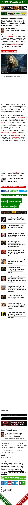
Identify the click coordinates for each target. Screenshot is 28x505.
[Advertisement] (13, 157)
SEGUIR (3, 455)
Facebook (18, 201)
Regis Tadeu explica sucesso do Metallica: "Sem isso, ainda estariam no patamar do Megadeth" (17, 315)
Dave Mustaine (11, 18)
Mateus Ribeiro (12, 28)
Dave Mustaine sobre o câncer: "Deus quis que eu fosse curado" (16, 297)
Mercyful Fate (15, 132)
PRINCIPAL (20, 443)
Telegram (11, 201)
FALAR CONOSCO (6, 457)
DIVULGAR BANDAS (6, 450)
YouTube (17, 203)
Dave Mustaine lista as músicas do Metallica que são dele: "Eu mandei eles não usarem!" (17, 306)
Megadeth (3, 18)
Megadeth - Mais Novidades (9, 51)
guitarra (3, 122)
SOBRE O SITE (5, 443)
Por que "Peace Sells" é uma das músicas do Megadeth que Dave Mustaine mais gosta (16, 253)
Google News (5, 206)
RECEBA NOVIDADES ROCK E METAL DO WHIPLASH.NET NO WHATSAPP (14, 2)
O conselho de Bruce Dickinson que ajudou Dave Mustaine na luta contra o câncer (16, 270)
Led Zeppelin (19, 18)
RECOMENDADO (21, 445)
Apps (16, 206)
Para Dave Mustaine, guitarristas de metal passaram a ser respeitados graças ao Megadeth (16, 244)
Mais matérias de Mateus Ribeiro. (14, 438)
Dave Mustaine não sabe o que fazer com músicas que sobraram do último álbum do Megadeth (17, 289)
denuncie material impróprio (16, 471)
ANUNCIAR (4, 445)
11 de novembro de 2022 (18, 30)
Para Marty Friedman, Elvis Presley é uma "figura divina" (17, 218)
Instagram (4, 203)
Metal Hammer (5, 108)
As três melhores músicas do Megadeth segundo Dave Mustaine (16, 261)
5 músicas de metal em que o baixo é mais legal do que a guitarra (16, 227)
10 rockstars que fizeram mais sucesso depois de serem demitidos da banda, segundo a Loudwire (17, 279)
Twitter (11, 203)
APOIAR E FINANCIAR (7, 452)
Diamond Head (5, 132)
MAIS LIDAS (20, 448)
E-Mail (12, 206)
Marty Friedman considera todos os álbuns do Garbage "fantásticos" (16, 235)
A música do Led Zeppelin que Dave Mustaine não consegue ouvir (15, 180)
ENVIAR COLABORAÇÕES (8, 448)
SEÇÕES (19, 450)
